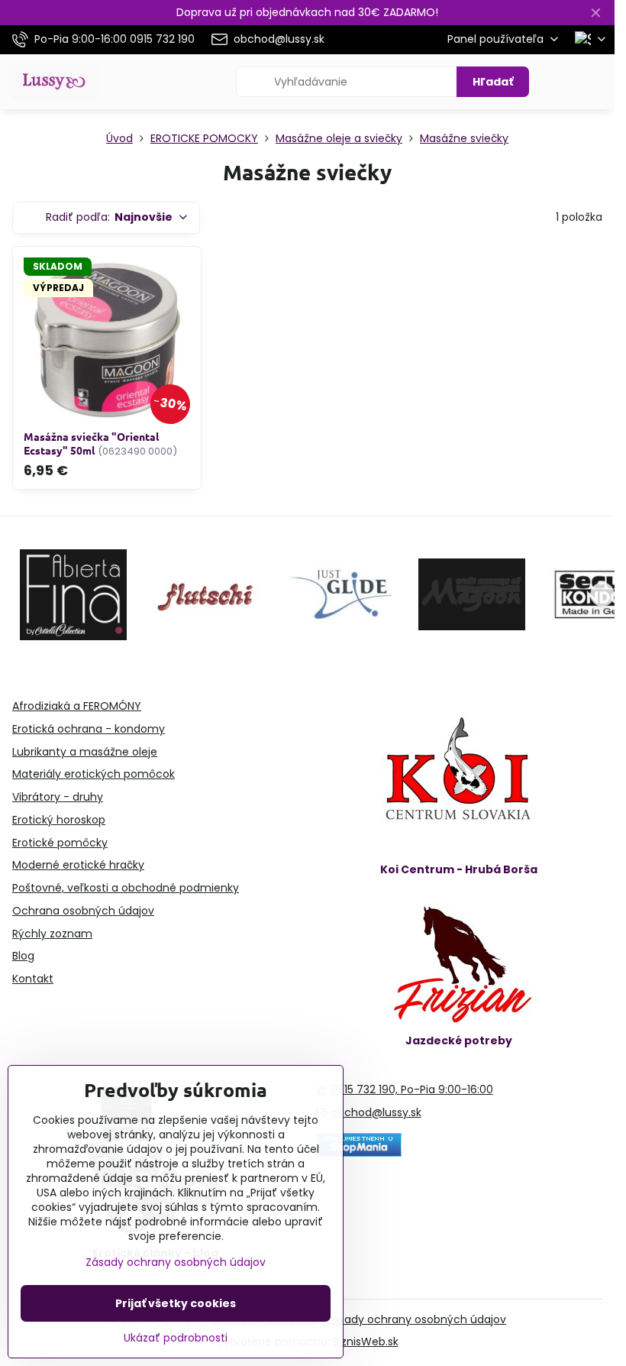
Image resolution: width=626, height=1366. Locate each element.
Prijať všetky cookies (175, 1303)
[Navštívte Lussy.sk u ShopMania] (359, 1152)
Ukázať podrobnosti (175, 1338)
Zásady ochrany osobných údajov (416, 1319)
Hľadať (493, 81)
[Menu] (596, 81)
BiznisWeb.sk (366, 1341)
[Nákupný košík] (559, 81)
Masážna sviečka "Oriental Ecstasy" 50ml (91, 443)
